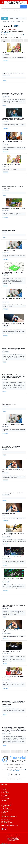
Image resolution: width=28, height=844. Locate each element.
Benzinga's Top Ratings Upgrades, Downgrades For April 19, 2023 (11, 447)
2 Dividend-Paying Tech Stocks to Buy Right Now (13, 299)
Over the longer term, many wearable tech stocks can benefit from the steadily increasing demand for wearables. (14, 331)
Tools (23, 18)
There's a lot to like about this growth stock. (13, 518)
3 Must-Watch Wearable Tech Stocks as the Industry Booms (13, 324)
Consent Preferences (6, 843)
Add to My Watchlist (5, 32)
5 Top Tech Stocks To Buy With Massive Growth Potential (12, 273)
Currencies (12, 21)
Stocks (11, 18)
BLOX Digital (13, 840)
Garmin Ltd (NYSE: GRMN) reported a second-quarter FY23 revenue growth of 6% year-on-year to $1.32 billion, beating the (14, 101)
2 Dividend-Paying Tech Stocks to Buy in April (12, 470)
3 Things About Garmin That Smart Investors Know (13, 630)
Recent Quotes (5, 10)
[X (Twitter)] (8, 774)
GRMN (16, 26)
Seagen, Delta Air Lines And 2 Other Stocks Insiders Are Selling (13, 605)
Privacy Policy (23, 769)
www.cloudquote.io (14, 766)
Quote (5, 34)
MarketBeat (5, 663)
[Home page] (15, 2)
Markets (4, 18)
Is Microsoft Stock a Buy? (9, 250)
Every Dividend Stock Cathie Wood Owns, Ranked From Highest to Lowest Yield (13, 118)
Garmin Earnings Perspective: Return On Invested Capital (12, 187)
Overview (4, 21)
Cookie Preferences (15, 838)
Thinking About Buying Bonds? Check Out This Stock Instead (13, 534)
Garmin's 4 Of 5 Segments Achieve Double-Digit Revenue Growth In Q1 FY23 (13, 349)
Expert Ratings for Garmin (9, 404)
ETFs (17, 18)
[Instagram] (19, 774)
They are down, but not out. (10, 169)
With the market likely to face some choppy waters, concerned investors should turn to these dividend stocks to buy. (13, 586)
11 (22, 40)
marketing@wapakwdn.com (11, 825)
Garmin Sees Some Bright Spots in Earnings (14, 208)
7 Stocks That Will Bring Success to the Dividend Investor (12, 579)
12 (24, 40)
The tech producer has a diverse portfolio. (13, 636)
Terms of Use (9, 837)
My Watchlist (15, 10)
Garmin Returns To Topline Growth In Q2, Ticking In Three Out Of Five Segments (13, 94)
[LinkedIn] (15, 774)
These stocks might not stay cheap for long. (14, 57)
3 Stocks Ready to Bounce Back (11, 164)
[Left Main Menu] (2, 2)
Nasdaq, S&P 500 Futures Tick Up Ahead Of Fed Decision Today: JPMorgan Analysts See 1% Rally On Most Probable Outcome (13, 376)
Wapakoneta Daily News (16, 834)
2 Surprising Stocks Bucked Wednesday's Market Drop (13, 677)
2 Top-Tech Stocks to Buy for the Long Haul (14, 424)
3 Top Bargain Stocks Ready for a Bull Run (13, 52)
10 (19, 40)
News (8, 21)
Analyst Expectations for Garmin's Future (13, 73)
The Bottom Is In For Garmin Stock (11, 556)
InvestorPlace (5, 285)
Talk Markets (5, 565)
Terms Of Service (15, 770)
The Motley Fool (5, 60)
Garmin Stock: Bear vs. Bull (9, 513)
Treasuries (23, 21)
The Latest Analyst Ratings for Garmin (12, 493)
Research (22, 34)
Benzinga (4, 80)
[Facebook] (12, 774)
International (18, 21)
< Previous (3, 40)
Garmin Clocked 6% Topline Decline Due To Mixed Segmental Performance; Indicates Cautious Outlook (13, 703)
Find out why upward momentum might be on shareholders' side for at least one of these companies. (14, 684)
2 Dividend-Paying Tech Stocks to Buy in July (12, 142)
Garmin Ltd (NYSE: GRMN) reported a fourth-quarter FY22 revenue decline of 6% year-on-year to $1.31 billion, (14, 710)
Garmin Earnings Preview (9, 230)
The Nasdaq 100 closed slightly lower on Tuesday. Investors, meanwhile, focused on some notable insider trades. (13, 613)
